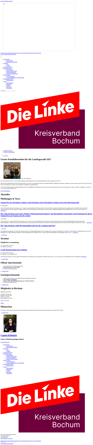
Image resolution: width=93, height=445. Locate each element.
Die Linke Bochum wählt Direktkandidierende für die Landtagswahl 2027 (28, 226)
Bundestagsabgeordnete (11, 62)
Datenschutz (9, 88)
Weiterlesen (3, 210)
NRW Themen (6, 75)
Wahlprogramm (10, 80)
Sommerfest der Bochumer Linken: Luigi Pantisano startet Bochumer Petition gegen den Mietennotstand (40, 202)
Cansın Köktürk (9, 335)
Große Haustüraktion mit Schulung (14, 250)
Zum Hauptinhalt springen (7, 1)
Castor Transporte (10, 76)
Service (5, 81)
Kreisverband (6, 59)
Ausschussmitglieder (11, 72)
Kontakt (8, 85)
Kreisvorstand (9, 60)
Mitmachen (9, 84)
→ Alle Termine (4, 259)
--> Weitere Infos (4, 271)
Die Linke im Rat (7, 68)
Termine (8, 66)
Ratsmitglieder (9, 69)
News (7, 64)
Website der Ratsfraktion (12, 73)
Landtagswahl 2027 (8, 67)
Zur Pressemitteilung (5, 191)
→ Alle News (4, 235)
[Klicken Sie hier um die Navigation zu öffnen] (1, 57)
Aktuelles (5, 63)
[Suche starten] (14, 442)
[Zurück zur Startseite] (43, 148)
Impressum (8, 86)
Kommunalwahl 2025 (8, 79)
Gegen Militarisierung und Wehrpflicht (15, 77)
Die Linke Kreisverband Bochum (8, 54)
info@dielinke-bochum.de (7, 438)
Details (2, 303)
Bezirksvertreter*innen (11, 71)
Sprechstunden (9, 82)
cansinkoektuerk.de (5, 342)
